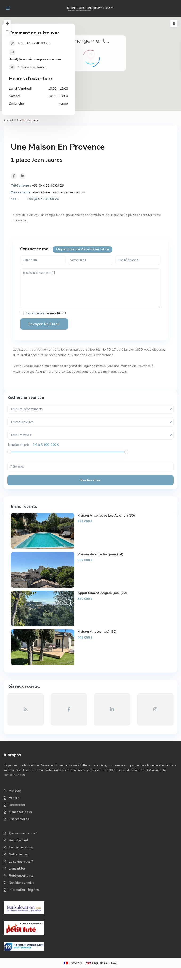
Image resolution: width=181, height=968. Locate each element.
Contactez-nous (21, 847)
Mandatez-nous (20, 812)
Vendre (14, 798)
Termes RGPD (55, 313)
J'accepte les (46, 313)
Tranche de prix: (18, 444)
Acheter (15, 791)
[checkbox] (22, 313)
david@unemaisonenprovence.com (35, 59)
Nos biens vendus (21, 883)
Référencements (21, 876)
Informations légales (24, 890)
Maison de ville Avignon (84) (100, 554)
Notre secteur (19, 854)
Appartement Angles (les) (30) (102, 593)
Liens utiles (17, 869)
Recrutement (19, 840)
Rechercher (17, 805)
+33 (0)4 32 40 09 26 (33, 43)
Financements (19, 819)
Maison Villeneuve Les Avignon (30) (106, 515)
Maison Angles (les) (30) (97, 631)
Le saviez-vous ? (21, 861)
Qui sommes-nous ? (23, 833)
